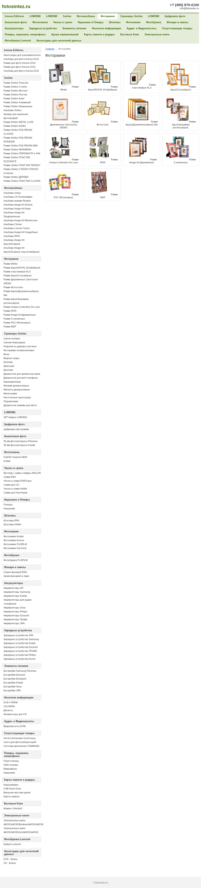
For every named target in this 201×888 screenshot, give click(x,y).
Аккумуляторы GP (13, 588)
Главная (49, 49)
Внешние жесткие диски (17, 792)
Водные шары (11, 358)
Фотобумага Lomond (18, 40)
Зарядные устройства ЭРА (18, 635)
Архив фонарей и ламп (16, 576)
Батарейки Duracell (14, 674)
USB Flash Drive (12, 788)
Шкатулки (9, 366)
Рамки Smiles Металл (15, 90)
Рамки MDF (10, 326)
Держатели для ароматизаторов (22, 374)
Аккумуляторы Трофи (15, 619)
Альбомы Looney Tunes (17, 228)
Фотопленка (40, 22)
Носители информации (106, 28)
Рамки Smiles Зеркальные (18, 106)
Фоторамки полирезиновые (19, 350)
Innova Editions (14, 16)
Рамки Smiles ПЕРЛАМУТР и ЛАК (22, 153)
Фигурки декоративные (16, 385)
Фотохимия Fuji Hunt (15, 548)
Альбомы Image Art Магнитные (20, 220)
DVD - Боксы (10, 859)
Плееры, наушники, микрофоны (25, 34)
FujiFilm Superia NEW (15, 457)
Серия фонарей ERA (15, 572)
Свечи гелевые (12, 338)
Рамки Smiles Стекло (15, 86)
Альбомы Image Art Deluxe (18, 204)
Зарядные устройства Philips (20, 655)
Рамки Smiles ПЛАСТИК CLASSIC (22, 181)
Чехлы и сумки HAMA (15, 488)
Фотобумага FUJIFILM (16, 560)
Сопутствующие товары (177, 28)
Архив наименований (65, 34)
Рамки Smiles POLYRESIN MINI (21, 145)
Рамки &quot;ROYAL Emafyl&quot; (22, 267)
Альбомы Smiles (13, 110)
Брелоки (8, 370)
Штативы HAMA (12, 524)
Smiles (67, 16)
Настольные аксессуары (17, 397)
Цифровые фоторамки (16, 429)
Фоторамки (107, 16)
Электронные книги (156, 34)
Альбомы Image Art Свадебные (21, 232)
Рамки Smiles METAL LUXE (18, 122)
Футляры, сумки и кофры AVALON (22, 473)
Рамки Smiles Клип (14, 98)
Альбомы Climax (13, 224)
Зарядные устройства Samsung (21, 639)
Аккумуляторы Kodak (15, 596)
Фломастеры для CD (15, 714)
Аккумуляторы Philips (15, 611)
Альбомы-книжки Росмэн (17, 200)
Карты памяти (11, 796)
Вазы (6, 354)
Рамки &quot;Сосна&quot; (18, 275)
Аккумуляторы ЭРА (14, 623)
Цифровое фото (175, 16)
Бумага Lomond (12, 844)
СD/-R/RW (9, 706)
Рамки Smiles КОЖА (15, 126)
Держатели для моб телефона (21, 377)
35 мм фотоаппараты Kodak (19, 445)
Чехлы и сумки (62, 22)
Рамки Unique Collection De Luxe (22, 307)
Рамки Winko (11, 263)
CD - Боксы (10, 863)
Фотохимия (133, 22)
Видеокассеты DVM (15, 726)
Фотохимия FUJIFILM (15, 544)
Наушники (9, 508)
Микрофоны (10, 768)
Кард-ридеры (11, 784)
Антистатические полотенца (20, 738)
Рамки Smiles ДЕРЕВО (16, 177)
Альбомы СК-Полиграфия (18, 197)
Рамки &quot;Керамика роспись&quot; (184, 124)
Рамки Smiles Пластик (16, 82)
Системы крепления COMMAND (21, 746)
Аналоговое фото (16, 22)
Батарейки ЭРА (12, 690)
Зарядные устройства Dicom (20, 659)
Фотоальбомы (86, 16)
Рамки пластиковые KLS (17, 271)
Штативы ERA (11, 520)
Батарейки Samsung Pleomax (20, 671)
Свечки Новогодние (14, 342)
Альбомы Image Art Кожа (17, 208)
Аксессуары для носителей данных (58, 40)
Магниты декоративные (17, 389)
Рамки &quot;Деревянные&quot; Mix (142, 123)
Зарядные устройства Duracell (21, 647)
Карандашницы (12, 381)
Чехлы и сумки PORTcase (18, 481)
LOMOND (35, 16)
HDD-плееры (11, 765)
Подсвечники (11, 401)
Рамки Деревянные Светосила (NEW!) (64, 124)
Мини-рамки (10, 393)
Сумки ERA (10, 477)
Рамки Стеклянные (14, 318)
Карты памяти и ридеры (99, 34)
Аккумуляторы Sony (15, 607)
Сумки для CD (11, 484)
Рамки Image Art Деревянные (20, 314)
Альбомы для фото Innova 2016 (21, 59)
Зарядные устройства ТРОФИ (20, 651)
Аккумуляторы (14, 28)
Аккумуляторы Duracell (16, 615)
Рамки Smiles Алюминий (17, 102)
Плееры (8, 504)
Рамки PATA (10, 311)
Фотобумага (153, 22)
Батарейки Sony (13, 686)
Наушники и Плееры (90, 22)
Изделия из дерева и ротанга (20, 346)
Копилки (8, 362)
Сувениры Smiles (131, 16)
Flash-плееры (11, 761)
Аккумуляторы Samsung (17, 592)
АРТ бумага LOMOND (15, 417)
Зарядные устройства (43, 28)
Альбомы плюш (12, 193)
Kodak (7, 461)
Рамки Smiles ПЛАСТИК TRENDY (22, 165)
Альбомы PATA (12, 236)
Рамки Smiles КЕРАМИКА (17, 149)
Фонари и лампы (177, 22)
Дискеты (8, 710)
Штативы (115, 22)
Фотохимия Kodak (14, 536)
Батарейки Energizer (15, 678)
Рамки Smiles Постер (15, 94)
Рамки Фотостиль (13, 287)
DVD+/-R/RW (11, 702)
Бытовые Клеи (129, 34)
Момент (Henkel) (13, 808)
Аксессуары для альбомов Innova (22, 55)
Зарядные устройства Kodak (20, 643)
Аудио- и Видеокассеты (141, 28)
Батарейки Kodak (13, 682)
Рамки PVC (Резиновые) (17, 322)
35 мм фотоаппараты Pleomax (21, 441)
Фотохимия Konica (14, 540)
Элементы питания (74, 28)
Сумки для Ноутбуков (15, 492)
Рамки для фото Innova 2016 (20, 63)
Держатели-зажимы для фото (20, 405)
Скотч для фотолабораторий (20, 742)
